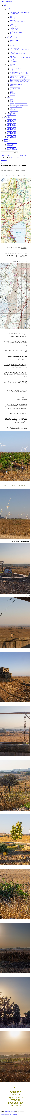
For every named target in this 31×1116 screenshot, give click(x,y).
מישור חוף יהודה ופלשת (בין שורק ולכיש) (19, 73)
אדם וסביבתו (13, 100)
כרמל (11, 16)
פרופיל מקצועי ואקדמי (12, 144)
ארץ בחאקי (6, 141)
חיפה (11, 14)
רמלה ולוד (12, 71)
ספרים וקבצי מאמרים (11, 147)
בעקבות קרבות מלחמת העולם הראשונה (19, 105)
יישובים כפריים (13, 112)
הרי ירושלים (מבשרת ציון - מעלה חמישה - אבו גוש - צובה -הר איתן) (19, 50)
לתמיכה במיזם (7, 140)
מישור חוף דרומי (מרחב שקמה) (17, 76)
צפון (7, 9)
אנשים (11, 99)
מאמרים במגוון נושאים (12, 149)
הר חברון (12, 60)
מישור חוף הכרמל (14, 13)
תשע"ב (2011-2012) (11, 119)
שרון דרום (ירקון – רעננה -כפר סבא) (18, 77)
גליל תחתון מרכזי (13, 27)
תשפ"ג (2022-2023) (11, 133)
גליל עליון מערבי (13, 29)
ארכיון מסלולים (7, 117)
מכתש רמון (12, 93)
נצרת (11, 36)
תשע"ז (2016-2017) (11, 125)
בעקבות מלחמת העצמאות (16, 107)
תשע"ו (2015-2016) (11, 124)
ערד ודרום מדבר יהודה (15, 88)
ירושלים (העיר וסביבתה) (12, 37)
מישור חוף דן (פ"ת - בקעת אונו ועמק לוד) (19, 72)
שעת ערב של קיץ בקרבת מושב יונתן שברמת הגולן (13, 156)
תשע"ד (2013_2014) (11, 121)
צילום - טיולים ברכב (11, 115)
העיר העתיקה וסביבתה (15, 40)
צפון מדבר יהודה (13, 61)
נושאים (8, 97)
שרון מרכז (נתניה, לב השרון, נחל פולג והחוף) (20, 79)
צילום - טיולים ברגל (11, 113)
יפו (10, 67)
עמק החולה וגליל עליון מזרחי (16, 32)
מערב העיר (12, 45)
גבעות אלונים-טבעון (14, 18)
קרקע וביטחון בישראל (12, 143)
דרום (8, 83)
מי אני (5, 5)
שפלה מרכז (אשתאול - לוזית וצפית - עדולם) (20, 57)
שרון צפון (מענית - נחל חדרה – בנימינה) (19, 81)
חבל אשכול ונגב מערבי (15, 87)
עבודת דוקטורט (10, 145)
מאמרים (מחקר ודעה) (12, 148)
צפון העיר (12, 43)
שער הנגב (12, 85)
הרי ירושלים (12, 52)
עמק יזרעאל (12, 17)
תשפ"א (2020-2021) (11, 131)
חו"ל (8, 116)
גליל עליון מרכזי (13, 31)
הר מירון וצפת (13, 33)
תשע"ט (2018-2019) (11, 128)
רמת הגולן (12, 35)
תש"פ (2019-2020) (11, 129)
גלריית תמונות (4, 160)
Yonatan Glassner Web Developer (9, 1114)
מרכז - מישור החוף (11, 64)
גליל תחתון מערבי (14, 28)
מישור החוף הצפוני (14, 10)
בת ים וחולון (12, 69)
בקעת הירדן (12, 63)
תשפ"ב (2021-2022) (11, 132)
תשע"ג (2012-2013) (11, 120)
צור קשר (6, 139)
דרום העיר (12, 41)
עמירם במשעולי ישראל (10, 1111)
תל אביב (11, 65)
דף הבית (5, 4)
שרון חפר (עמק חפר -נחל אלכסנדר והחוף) (19, 80)
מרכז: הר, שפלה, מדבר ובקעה (13, 47)
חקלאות (11, 101)
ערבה (11, 89)
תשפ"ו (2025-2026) (11, 137)
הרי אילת (12, 96)
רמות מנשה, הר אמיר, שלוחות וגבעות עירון (19, 12)
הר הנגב (11, 92)
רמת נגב (11, 91)
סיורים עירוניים (13, 108)
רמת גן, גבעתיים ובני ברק (15, 68)
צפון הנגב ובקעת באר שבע (16, 84)
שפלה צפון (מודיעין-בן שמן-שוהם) (17, 53)
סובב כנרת (12, 24)
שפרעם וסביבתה (13, 20)
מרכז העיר (12, 39)
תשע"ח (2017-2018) (11, 127)
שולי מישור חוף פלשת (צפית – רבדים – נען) (19, 75)
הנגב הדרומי (12, 95)
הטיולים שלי (6, 6)
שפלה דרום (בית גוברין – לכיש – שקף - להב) (20, 59)
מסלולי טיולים (7, 8)
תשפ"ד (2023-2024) (11, 135)
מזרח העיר (12, 44)
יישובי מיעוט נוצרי (14, 111)
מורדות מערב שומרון (14, 48)
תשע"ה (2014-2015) (11, 123)
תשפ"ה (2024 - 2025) (12, 136)
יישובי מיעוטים (13, 109)
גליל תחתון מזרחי (13, 25)
